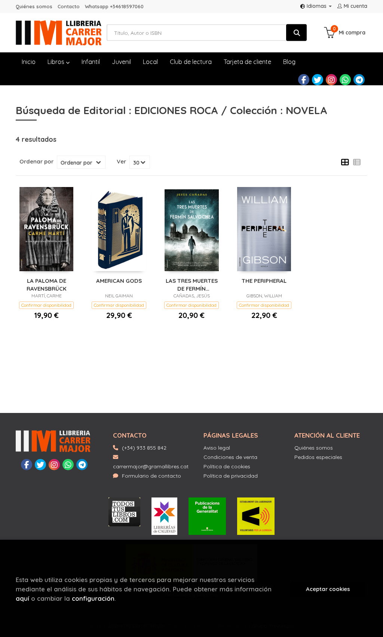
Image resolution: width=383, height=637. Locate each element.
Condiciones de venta (230, 457)
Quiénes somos (34, 6)
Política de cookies (226, 466)
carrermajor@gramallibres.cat (151, 466)
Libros (57, 61)
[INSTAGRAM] (331, 79)
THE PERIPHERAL (264, 280)
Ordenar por (36, 161)
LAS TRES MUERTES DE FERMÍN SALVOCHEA (192, 284)
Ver (121, 161)
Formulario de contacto (151, 475)
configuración (93, 598)
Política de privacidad (230, 475)
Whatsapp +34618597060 (114, 6)
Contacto (69, 6)
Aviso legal (216, 447)
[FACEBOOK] (303, 79)
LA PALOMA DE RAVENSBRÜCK (47, 284)
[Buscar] (296, 32)
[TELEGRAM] (359, 79)
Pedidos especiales (318, 457)
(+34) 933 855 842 (144, 447)
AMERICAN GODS (119, 280)
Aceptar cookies (328, 588)
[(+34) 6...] (345, 79)
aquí (22, 598)
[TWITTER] (317, 79)
